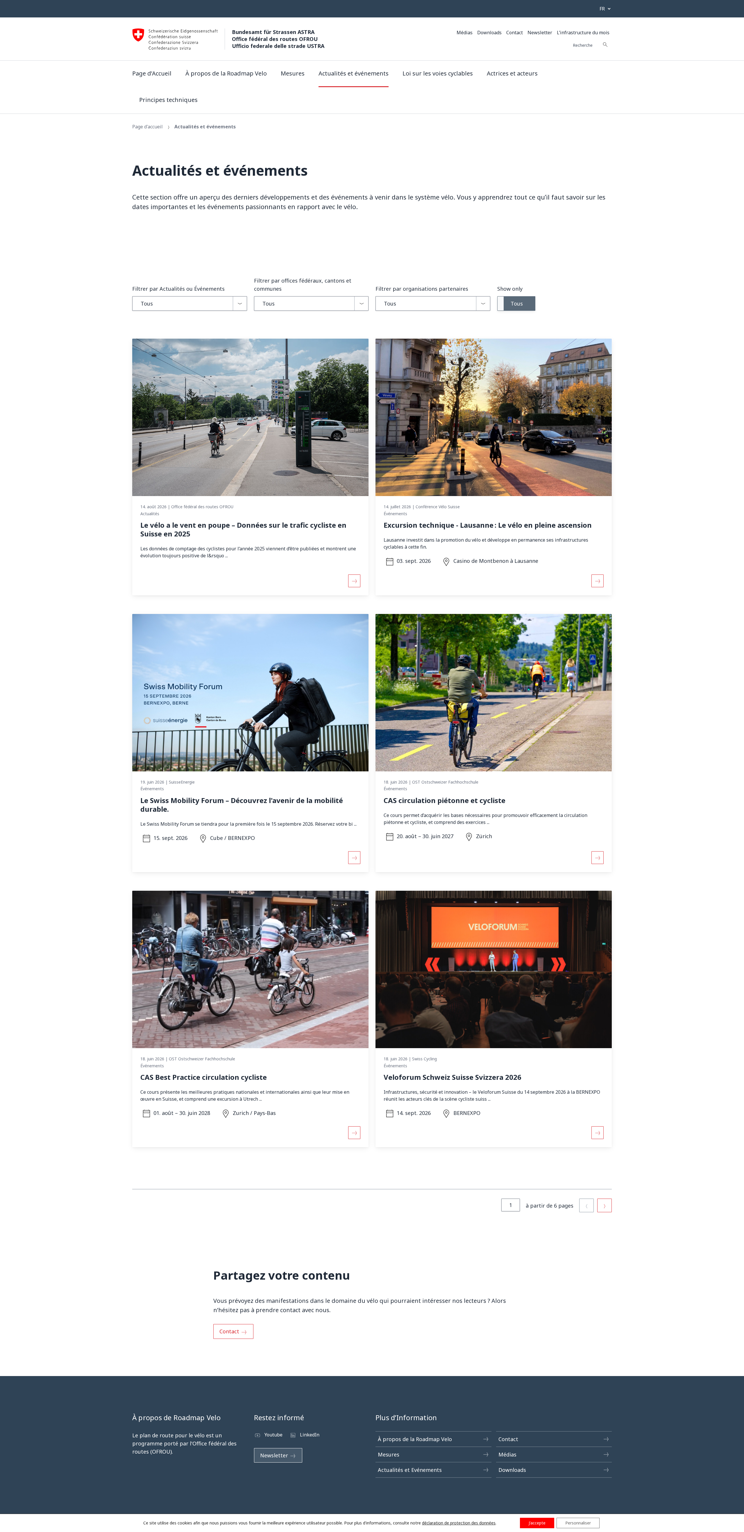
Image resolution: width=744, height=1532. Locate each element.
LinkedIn (309, 1435)
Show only (510, 288)
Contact (514, 32)
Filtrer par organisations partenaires (421, 288)
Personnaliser (578, 1523)
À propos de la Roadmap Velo (226, 73)
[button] (516, 303)
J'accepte (537, 1523)
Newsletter (539, 32)
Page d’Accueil (151, 73)
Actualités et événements (354, 73)
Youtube (273, 1435)
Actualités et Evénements (410, 1469)
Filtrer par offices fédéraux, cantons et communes (302, 284)
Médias (465, 32)
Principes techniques (168, 100)
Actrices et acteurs (512, 73)
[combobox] (189, 303)
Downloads (489, 32)
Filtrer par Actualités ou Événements (178, 288)
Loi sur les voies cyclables (438, 73)
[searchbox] (589, 44)
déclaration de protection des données (459, 1523)
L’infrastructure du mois (583, 32)
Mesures (293, 73)
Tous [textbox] (147, 303)
